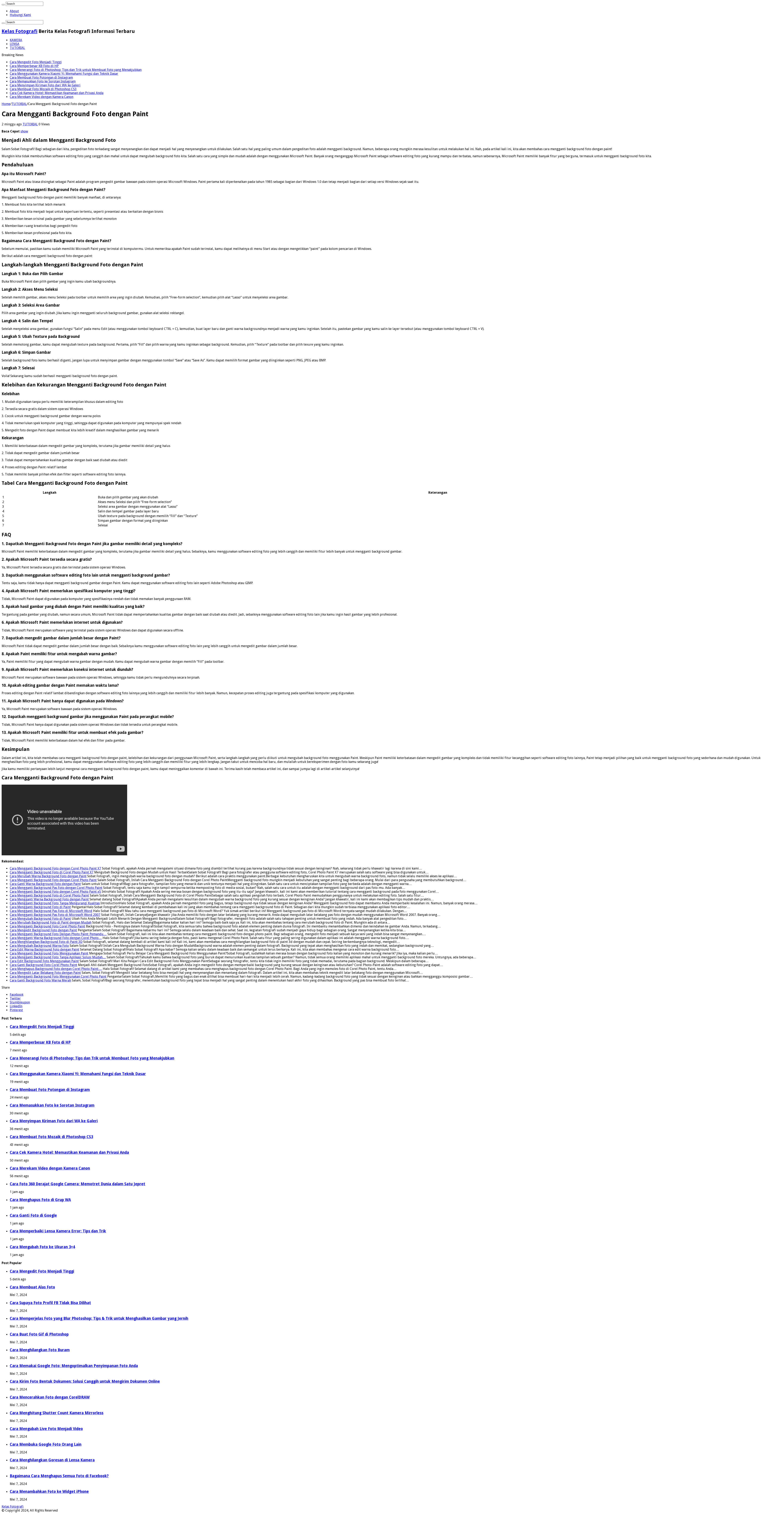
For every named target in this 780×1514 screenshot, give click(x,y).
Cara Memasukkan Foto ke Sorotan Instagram (43, 81)
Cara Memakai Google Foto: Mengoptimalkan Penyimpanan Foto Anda (74, 1366)
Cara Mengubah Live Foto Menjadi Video (46, 1429)
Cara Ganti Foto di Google (33, 1215)
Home (6, 104)
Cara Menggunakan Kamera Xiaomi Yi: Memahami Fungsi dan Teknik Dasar (64, 74)
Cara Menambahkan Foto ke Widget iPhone (49, 1491)
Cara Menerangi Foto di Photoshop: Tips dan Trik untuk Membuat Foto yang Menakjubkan (76, 70)
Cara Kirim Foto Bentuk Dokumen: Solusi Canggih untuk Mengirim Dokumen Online (85, 1381)
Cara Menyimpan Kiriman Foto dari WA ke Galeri (45, 85)
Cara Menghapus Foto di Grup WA (40, 1200)
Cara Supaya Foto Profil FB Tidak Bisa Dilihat (50, 1303)
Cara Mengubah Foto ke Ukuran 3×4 (42, 1247)
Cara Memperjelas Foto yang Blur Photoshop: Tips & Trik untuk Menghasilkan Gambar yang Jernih (99, 1318)
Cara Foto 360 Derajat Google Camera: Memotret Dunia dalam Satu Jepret (77, 1184)
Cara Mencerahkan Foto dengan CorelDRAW (50, 1397)
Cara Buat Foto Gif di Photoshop (39, 1334)
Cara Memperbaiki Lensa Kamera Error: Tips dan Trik (58, 1231)
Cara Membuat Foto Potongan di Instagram (41, 77)
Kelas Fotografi (19, 31)
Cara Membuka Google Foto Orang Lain (45, 1444)
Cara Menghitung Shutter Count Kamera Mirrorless (56, 1413)
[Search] (3, 4)
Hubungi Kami (20, 15)
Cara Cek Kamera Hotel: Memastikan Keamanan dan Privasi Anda (56, 93)
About (14, 11)
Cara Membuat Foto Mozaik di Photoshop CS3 (43, 89)
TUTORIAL (17, 48)
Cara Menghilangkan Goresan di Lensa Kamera (52, 1460)
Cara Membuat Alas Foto (32, 1287)
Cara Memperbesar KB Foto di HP (34, 66)
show (24, 131)
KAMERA (16, 40)
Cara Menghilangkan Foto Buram (40, 1350)
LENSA (14, 44)
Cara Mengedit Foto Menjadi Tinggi (36, 62)
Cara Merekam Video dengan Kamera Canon (41, 97)
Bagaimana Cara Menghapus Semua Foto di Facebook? (59, 1476)
